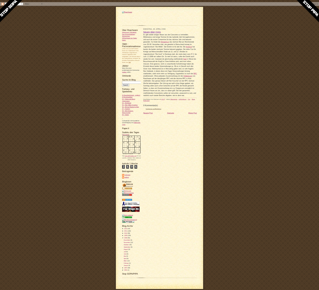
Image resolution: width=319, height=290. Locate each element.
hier (130, 62)
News (193, 99)
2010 (126, 233)
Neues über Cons (152, 32)
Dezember (127, 240)
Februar (126, 263)
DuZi (185, 59)
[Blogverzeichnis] (128, 193)
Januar (126, 265)
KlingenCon (165, 42)
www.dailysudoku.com (131, 156)
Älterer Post (192, 113)
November (127, 242)
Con (189, 99)
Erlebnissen (188, 76)
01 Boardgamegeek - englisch (131, 95)
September (127, 247)
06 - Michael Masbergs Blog (130, 107)
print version (125, 134)
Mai (125, 256)
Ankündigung (182, 99)
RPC (195, 74)
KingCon (189, 47)
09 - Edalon (125, 114)
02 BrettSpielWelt (127, 97)
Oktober (126, 244)
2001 (126, 270)
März (125, 261)
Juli (125, 251)
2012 (126, 228)
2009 (126, 235)
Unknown (127, 175)
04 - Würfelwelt (126, 103)
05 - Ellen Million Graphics (130, 105)
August (126, 249)
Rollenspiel (146, 100)
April (125, 258)
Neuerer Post (148, 113)
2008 (126, 238)
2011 (126, 231)
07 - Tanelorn (126, 109)
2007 (126, 268)
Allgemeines (173, 99)
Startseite (170, 113)
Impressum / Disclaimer (129, 32)
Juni (125, 254)
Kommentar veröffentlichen (153, 109)
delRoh (127, 177)
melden (124, 72)
